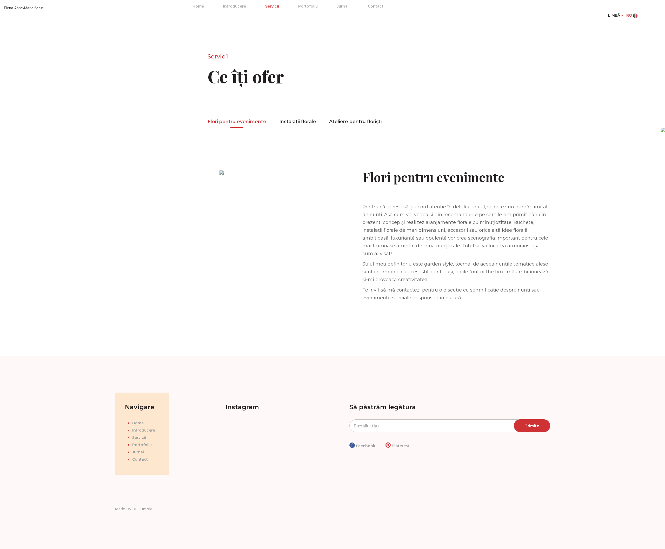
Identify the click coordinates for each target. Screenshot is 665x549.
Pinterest (400, 446)
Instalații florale (297, 121)
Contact (375, 6)
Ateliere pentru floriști (355, 121)
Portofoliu (308, 6)
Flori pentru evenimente (237, 121)
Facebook (365, 446)
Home (198, 6)
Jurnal (343, 6)
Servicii (272, 6)
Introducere (234, 6)
